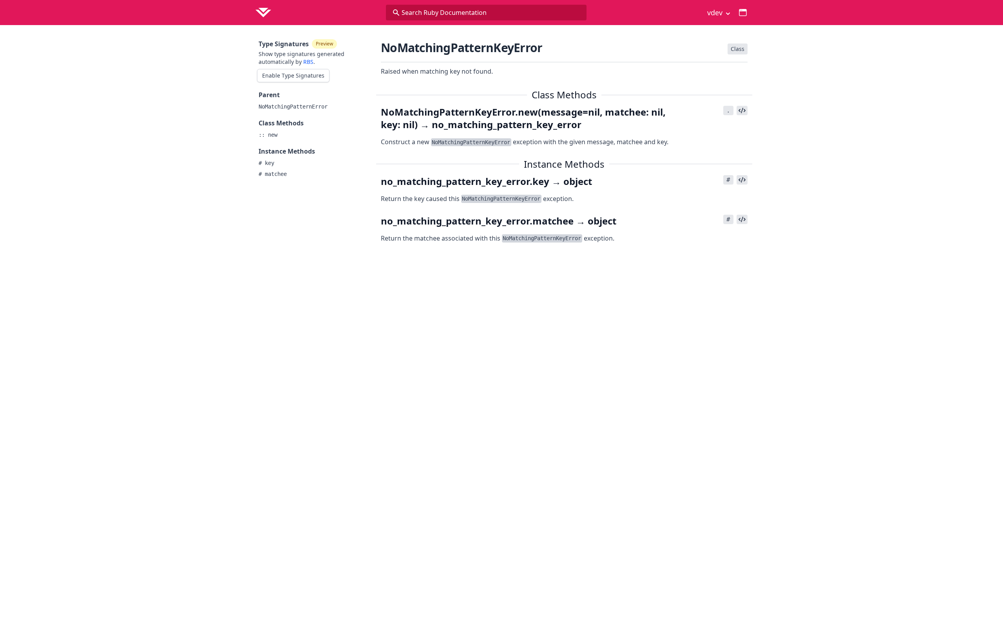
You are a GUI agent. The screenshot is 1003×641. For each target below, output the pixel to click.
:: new (268, 135)
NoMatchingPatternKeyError (461, 48)
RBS (308, 61)
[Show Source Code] (742, 110)
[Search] (396, 12)
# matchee (273, 174)
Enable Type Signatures (293, 75)
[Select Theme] (743, 12)
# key (266, 163)
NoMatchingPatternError (293, 106)
